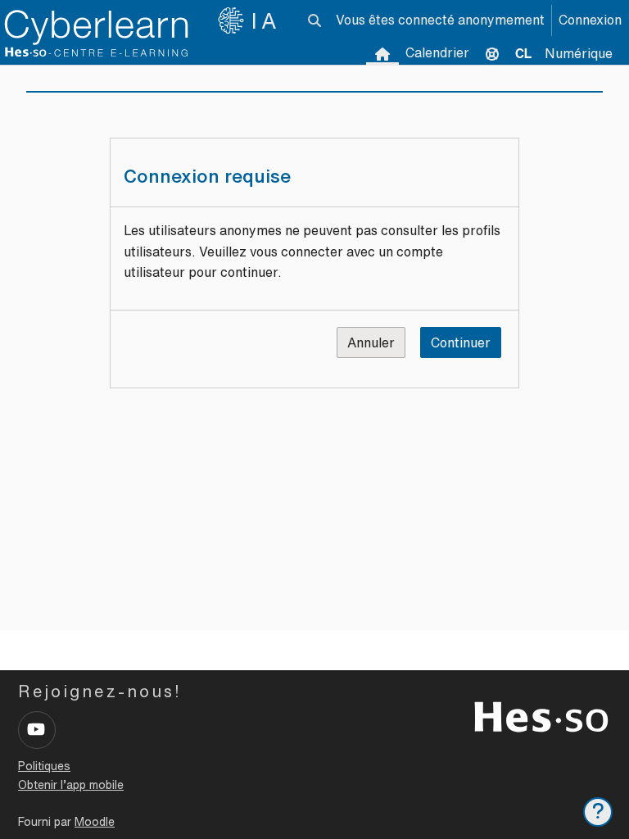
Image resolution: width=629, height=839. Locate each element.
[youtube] (37, 730)
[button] (314, 20)
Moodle (95, 822)
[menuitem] (523, 53)
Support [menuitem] (492, 53)
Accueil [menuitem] (382, 53)
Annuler (371, 342)
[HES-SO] (541, 715)
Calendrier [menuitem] (437, 52)
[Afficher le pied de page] (598, 812)
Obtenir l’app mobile (71, 785)
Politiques (44, 766)
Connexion (590, 19)
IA (266, 20)
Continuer (461, 342)
